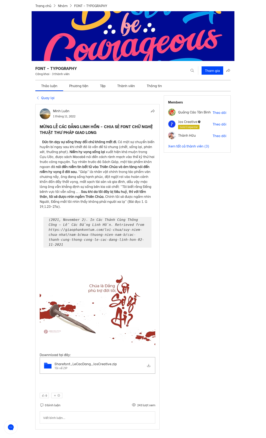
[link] (49, 85)
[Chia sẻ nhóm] (228, 70)
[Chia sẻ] (152, 110)
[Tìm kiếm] (192, 70)
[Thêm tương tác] (56, 395)
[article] (97, 266)
